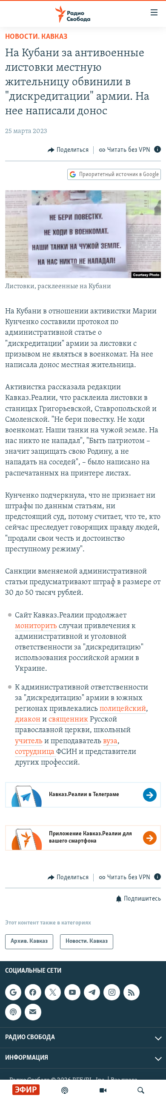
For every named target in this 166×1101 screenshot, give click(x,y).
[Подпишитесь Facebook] (33, 992)
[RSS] (131, 992)
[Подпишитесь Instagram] (111, 992)
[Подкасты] (13, 1012)
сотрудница (35, 752)
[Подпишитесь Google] (13, 992)
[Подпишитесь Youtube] (72, 992)
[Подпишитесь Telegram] (92, 992)
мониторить (36, 626)
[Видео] (103, 1090)
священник (68, 720)
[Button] (68, 150)
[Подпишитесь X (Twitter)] (53, 992)
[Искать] (141, 1090)
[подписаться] (33, 1012)
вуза (110, 741)
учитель (29, 741)
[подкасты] (64, 1090)
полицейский (123, 709)
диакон (27, 720)
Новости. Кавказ (36, 37)
